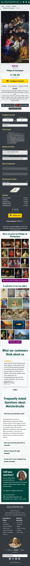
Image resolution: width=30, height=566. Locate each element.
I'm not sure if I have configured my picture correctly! (15, 460)
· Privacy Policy (5, 528)
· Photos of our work (20, 528)
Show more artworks (15, 342)
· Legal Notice (5, 524)
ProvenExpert (11, 383)
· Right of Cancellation (7, 530)
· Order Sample (19, 532)
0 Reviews (18, 108)
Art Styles (8, 6)
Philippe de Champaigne (8, 8)
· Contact (4, 522)
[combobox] (15, 125)
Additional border (6, 123)
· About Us (4, 534)
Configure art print (16, 81)
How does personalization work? (14, 414)
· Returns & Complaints (7, 532)
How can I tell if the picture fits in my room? (14, 444)
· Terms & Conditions (7, 526)
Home (2, 6)
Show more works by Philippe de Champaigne (15, 280)
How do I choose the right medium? (12, 452)
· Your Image (19, 522)
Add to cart (16, 215)
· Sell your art (19, 524)
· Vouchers (18, 530)
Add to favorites (23, 105)
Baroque (14, 6)
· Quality (18, 526)
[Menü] (2, 2)
